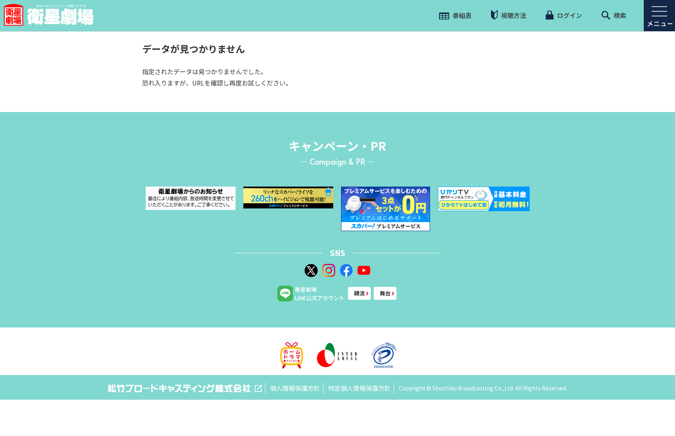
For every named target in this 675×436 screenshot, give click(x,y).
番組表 (461, 15)
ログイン (568, 15)
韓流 (359, 293)
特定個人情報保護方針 (359, 388)
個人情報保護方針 (295, 388)
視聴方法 (513, 15)
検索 (619, 15)
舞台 (385, 293)
